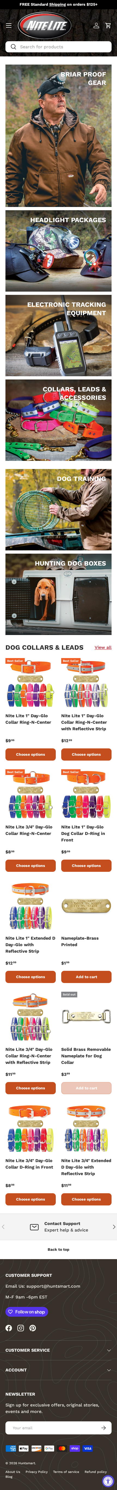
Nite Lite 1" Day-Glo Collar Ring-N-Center (28, 719)
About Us (12, 1472)
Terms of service (66, 1472)
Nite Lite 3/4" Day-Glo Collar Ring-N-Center (29, 830)
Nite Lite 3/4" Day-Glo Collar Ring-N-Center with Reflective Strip (29, 1056)
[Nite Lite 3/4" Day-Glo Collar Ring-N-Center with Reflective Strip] (30, 1017)
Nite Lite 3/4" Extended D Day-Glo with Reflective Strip (86, 1167)
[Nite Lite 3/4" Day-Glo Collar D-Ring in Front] (30, 1128)
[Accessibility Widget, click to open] (108, 1481)
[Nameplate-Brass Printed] (86, 905)
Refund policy (96, 1472)
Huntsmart (26, 1463)
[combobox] (58, 46)
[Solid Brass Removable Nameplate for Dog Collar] (86, 1017)
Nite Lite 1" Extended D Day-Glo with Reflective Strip (30, 945)
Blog (8, 1477)
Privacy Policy (37, 1472)
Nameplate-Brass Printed (80, 941)
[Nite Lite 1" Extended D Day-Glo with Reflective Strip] (30, 905)
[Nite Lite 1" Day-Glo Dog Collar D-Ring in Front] (86, 794)
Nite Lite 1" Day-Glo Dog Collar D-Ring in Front (83, 833)
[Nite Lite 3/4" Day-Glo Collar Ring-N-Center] (30, 794)
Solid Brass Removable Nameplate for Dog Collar (86, 1056)
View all (103, 647)
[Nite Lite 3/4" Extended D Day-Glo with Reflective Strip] (86, 1128)
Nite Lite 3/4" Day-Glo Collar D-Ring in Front (29, 1164)
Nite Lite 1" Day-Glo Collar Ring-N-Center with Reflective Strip (84, 722)
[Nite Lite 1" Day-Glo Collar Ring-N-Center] (30, 683)
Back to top (58, 1249)
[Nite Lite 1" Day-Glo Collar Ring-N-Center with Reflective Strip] (86, 683)
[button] (108, 25)
